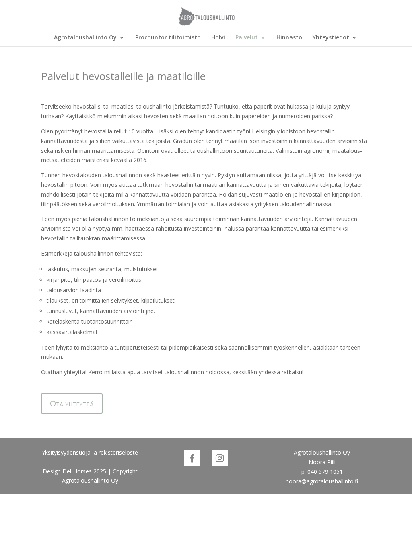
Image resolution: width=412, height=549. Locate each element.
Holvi (218, 38)
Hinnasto (289, 38)
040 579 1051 (325, 471)
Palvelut (246, 38)
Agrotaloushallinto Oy (85, 38)
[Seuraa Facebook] (192, 458)
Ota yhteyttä (72, 403)
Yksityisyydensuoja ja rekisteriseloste (90, 452)
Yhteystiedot (331, 38)
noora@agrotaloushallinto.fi (322, 481)
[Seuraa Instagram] (220, 458)
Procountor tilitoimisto (168, 38)
